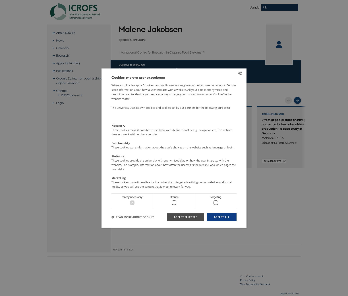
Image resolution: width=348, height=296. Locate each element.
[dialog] (174, 148)
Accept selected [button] (185, 217)
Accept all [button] (222, 217)
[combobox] (240, 73)
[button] (132, 217)
